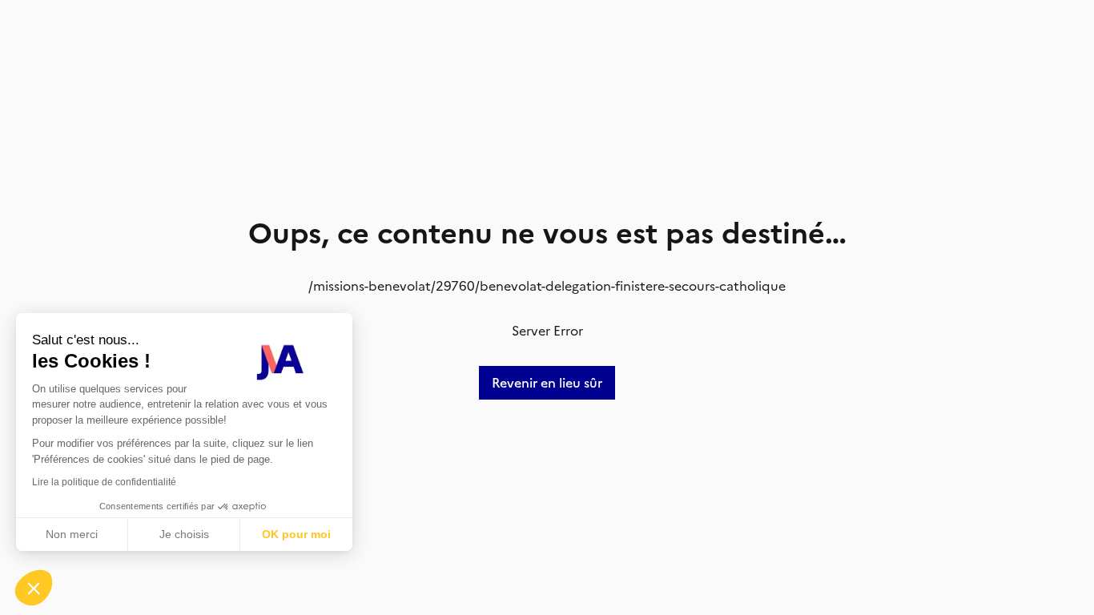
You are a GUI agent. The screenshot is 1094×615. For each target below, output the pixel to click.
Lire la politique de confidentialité (104, 482)
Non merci (72, 534)
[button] (33, 588)
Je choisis (184, 534)
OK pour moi (296, 534)
